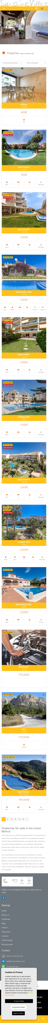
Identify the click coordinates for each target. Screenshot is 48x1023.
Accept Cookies (19, 1001)
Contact (5, 936)
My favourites (7, 944)
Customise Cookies (18, 1007)
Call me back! (7, 940)
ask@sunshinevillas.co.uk (15, 961)
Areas (4, 927)
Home (4, 911)
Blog (3, 923)
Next (43, 85)
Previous (4, 85)
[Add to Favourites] (43, 70)
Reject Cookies (18, 1013)
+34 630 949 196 (11, 966)
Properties (6, 919)
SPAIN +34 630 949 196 (14, 956)
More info (5, 932)
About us (5, 915)
